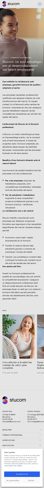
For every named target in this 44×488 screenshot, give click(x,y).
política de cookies (15, 466)
